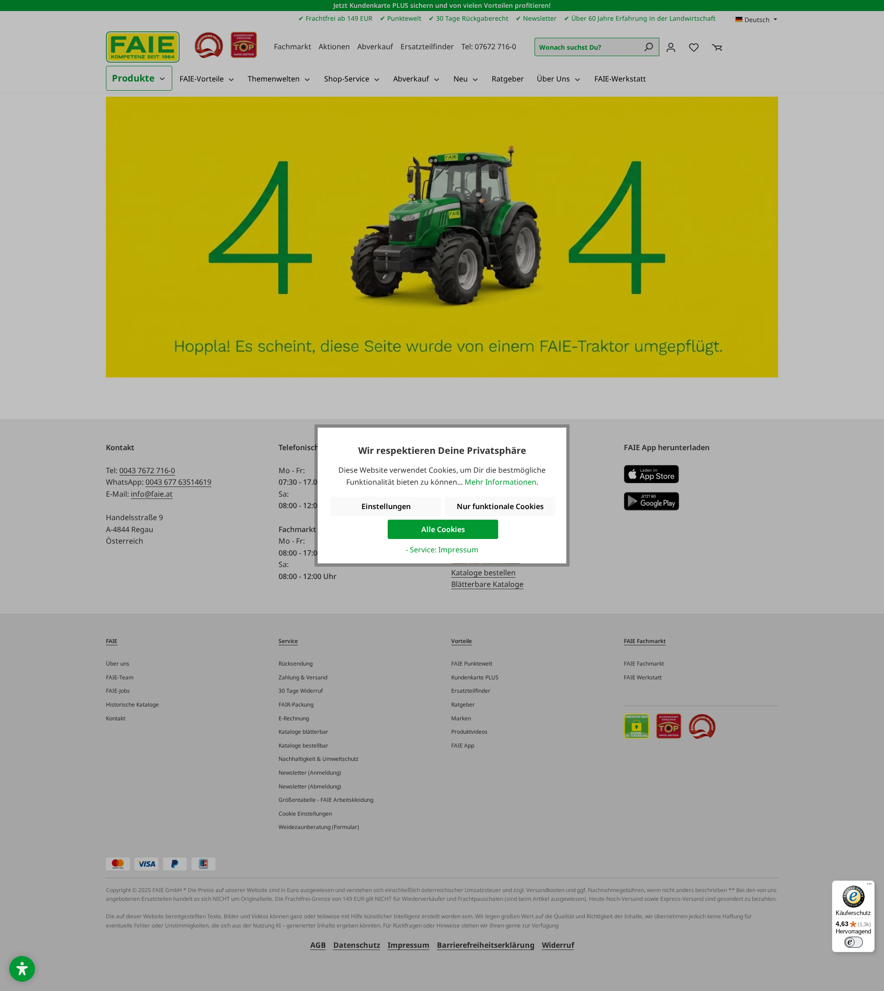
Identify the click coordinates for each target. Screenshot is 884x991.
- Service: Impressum (442, 550)
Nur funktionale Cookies (500, 506)
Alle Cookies (443, 529)
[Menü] (869, 886)
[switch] (853, 942)
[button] (22, 969)
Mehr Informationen (500, 482)
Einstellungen (386, 506)
